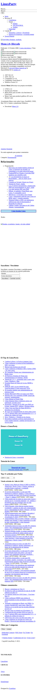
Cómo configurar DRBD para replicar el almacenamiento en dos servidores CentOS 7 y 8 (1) (19, 599)
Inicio (6, 16)
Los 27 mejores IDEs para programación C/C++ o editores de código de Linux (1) (20, 615)
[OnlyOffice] (11, 39)
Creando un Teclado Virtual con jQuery (21, 182)
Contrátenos (12, 20)
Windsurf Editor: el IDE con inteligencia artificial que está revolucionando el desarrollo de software (21, 201)
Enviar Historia (9, 36)
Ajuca (3, 671)
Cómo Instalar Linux (18, 211)
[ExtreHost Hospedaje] (15, 224)
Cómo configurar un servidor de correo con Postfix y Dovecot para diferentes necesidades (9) (20, 620)
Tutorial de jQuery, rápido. (17, 184)
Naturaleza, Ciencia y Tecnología (19, 33)
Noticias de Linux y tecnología (14, 457)
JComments (18, 156)
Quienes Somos (7, 638)
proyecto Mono (14, 68)
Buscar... (3, 9)
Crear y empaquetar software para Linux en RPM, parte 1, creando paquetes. (22, 197)
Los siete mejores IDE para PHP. (19, 189)
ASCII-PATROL (18, 25)
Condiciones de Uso (19, 638)
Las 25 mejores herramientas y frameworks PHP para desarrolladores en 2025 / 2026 (22, 186)
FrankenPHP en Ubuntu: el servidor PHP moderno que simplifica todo (21, 174)
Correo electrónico (25, 48)
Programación (12, 157)
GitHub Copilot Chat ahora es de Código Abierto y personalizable (21, 206)
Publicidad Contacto (8, 632)
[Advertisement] (18, 129)
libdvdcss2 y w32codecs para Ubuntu (20, 194)
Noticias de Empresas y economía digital (21, 34)
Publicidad (12, 29)
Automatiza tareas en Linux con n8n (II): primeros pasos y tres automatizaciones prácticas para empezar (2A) (20, 527)
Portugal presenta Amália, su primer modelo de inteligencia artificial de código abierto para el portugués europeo (19, 533)
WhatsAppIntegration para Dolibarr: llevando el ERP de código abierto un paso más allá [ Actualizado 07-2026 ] (19, 515)
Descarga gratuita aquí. (15, 469)
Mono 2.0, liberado (10, 44)
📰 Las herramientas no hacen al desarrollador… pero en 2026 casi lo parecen (20, 178)
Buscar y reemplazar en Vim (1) (15, 589)
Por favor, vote (5, 57)
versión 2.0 (16, 70)
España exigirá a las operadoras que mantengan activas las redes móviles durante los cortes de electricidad (19, 567)
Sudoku (15, 23)
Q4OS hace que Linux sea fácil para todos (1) (19, 618)
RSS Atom (18, 632)
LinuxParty (8, 4)
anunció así (22, 68)
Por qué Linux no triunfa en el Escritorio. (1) (18, 610)
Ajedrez (15, 27)
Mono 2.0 (15, 106)
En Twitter (26, 632)
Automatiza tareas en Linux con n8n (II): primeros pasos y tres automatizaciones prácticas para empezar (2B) (20, 579)
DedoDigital (4, 682)
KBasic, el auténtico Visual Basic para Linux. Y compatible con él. (20, 192)
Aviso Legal (31, 638)
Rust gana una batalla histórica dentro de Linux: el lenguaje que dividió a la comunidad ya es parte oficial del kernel (21, 169)
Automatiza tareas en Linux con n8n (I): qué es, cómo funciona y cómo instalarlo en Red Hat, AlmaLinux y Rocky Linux (19, 538)
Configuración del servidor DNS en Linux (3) (19, 612)
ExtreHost (12, 688)
